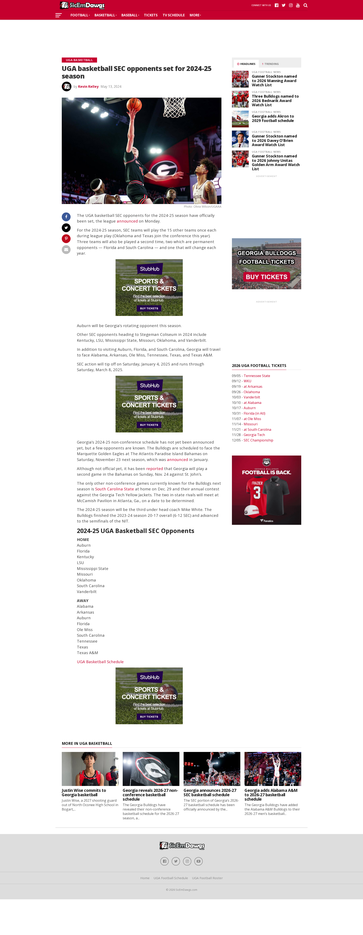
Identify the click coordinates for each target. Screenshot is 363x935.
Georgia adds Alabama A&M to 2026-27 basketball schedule (271, 794)
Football (79, 15)
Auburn (250, 408)
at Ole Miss (252, 418)
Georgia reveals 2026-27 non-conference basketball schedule (150, 794)
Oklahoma (252, 392)
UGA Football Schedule (171, 878)
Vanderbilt (252, 397)
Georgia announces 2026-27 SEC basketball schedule (210, 792)
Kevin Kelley (88, 86)
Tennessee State (257, 375)
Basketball (105, 15)
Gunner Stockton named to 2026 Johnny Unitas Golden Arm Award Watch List (276, 162)
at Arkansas (253, 386)
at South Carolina (257, 429)
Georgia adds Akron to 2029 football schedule (273, 118)
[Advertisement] (181, 32)
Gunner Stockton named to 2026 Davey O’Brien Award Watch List (274, 140)
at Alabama (252, 402)
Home (145, 878)
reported (154, 468)
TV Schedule (174, 15)
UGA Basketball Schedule (100, 661)
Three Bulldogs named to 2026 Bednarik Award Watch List (275, 100)
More (194, 15)
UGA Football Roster (207, 878)
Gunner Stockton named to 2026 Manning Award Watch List (274, 80)
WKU (247, 381)
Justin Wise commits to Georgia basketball (84, 792)
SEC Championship (258, 440)
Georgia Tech (254, 434)
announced (127, 221)
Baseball (129, 15)
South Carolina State (114, 488)
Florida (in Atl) (254, 413)
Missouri (251, 424)
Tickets (151, 15)
